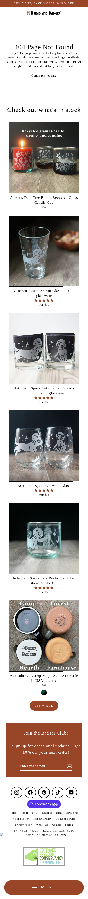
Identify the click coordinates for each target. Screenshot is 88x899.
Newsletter (72, 812)
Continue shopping (44, 75)
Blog (59, 812)
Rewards (47, 812)
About (24, 812)
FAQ (35, 812)
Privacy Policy (23, 824)
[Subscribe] (69, 766)
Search (69, 824)
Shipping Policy (42, 818)
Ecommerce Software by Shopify (58, 831)
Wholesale (42, 824)
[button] (43, 300)
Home (13, 812)
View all (44, 705)
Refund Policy (21, 818)
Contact (56, 824)
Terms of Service (65, 818)
